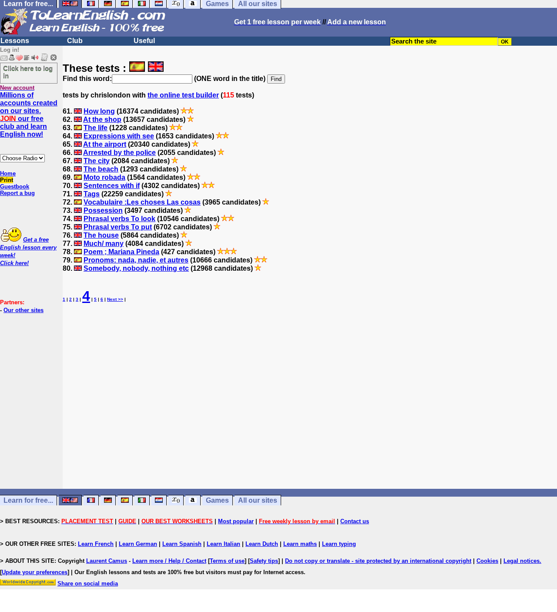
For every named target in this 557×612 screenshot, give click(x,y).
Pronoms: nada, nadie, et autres (136, 260)
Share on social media (87, 583)
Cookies (487, 561)
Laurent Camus (106, 561)
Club (75, 40)
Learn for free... (28, 500)
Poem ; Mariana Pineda (121, 252)
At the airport (104, 144)
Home (8, 173)
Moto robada (104, 177)
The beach (101, 169)
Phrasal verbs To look (119, 218)
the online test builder (183, 95)
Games (217, 500)
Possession (103, 210)
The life (95, 127)
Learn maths (300, 544)
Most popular (236, 521)
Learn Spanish (181, 544)
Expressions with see (119, 136)
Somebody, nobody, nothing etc (136, 268)
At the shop (102, 119)
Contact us (354, 521)
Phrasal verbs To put (118, 227)
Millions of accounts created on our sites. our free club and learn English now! (28, 114)
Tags (92, 194)
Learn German (138, 544)
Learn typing (339, 544)
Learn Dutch (261, 544)
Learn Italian (223, 544)
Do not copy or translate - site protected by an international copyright (378, 561)
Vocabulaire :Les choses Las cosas (142, 202)
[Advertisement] (310, 404)
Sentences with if (112, 185)
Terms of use (227, 561)
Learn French (96, 544)
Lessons (14, 40)
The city (97, 161)
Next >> (115, 299)
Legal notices (521, 561)
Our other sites (23, 310)
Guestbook (14, 186)
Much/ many (104, 243)
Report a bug (17, 193)
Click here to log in (28, 71)
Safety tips (264, 561)
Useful (144, 40)
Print (6, 180)
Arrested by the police (119, 152)
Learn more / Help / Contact (169, 561)
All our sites (257, 500)
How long (99, 111)
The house (101, 235)
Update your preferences (34, 572)
